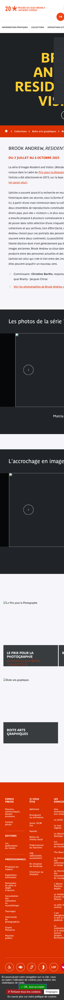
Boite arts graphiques (44, 131)
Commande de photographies (12, 919)
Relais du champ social (36, 838)
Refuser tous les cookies (25, 991)
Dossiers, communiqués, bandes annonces (12, 813)
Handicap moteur (9, 967)
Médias (59, 76)
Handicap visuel (20, 967)
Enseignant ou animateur (37, 816)
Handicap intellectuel (42, 967)
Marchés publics (9, 937)
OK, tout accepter (34, 986)
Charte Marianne (10, 928)
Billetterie (59, 42)
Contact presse (9, 823)
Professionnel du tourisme (37, 846)
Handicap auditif (31, 967)
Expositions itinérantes (11, 876)
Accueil (5, 131)
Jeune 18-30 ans (36, 824)
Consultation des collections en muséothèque (12, 901)
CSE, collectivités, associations (36, 855)
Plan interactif (59, 87)
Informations (59, 54)
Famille (33, 831)
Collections (37, 27)
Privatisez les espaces (12, 868)
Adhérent (34, 809)
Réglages (52, 991)
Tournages (10, 911)
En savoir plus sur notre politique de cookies (32, 996)
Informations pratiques (15, 27)
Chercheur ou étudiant (36, 873)
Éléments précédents (28, 370)
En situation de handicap (36, 865)
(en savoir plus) (18, 182)
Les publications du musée (11, 845)
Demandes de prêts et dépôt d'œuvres (10, 887)
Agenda (59, 65)
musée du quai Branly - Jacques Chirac (29, 8)
